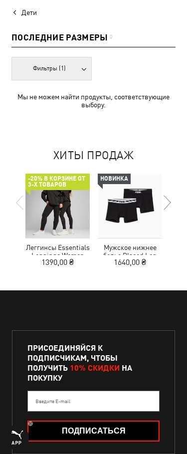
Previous (20, 203)
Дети (29, 12)
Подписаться (94, 431)
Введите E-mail (52, 401)
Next (167, 203)
